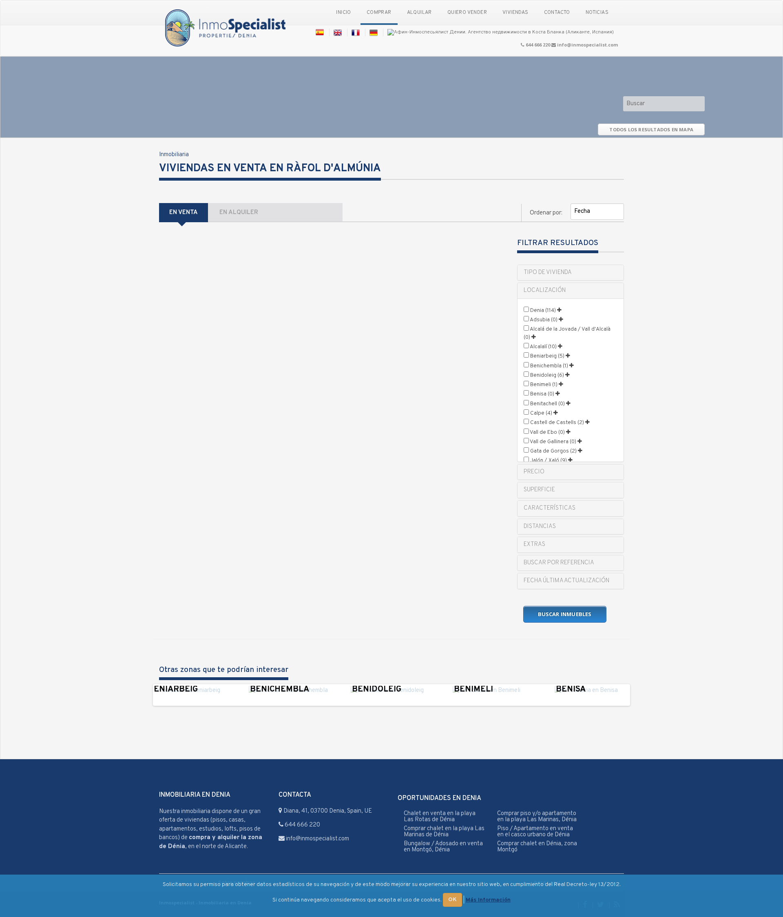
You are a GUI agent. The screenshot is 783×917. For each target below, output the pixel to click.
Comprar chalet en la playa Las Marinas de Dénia (444, 832)
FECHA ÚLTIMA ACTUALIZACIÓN (566, 581)
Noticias (597, 12)
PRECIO (534, 472)
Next (641, 695)
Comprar (379, 12)
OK (452, 899)
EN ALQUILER (238, 213)
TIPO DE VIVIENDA (548, 272)
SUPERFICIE (539, 490)
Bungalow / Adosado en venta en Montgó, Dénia (443, 847)
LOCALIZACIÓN (545, 290)
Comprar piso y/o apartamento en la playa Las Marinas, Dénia (537, 817)
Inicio (343, 12)
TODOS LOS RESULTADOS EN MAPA (651, 129)
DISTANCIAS (540, 526)
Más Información (488, 900)
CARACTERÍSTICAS (549, 508)
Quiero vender (467, 12)
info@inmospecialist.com (587, 45)
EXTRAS (534, 544)
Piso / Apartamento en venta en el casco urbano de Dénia (535, 832)
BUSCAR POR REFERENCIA (559, 563)
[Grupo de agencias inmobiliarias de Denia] (225, 28)
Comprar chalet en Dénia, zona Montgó (537, 847)
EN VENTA (183, 213)
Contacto (557, 12)
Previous (142, 695)
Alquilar (419, 12)
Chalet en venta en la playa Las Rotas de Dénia (440, 817)
